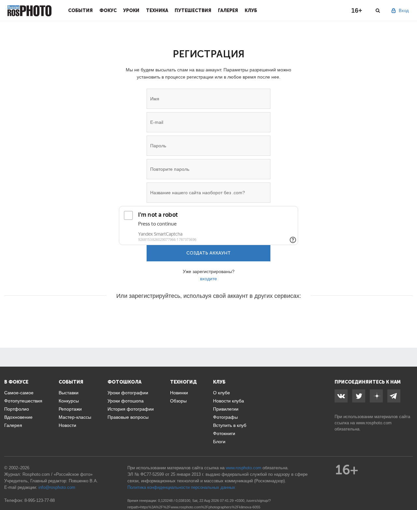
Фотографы (225, 417)
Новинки (179, 392)
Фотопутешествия (23, 400)
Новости (67, 425)
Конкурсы (69, 400)
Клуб (251, 10)
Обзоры (178, 400)
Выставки (69, 392)
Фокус (108, 10)
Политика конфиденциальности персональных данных (181, 487)
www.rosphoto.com (374, 422)
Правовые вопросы (128, 417)
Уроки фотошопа (126, 400)
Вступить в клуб (229, 425)
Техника (157, 10)
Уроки (131, 10)
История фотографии (131, 409)
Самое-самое (19, 392)
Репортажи (70, 409)
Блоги (219, 441)
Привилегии (225, 409)
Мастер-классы (75, 417)
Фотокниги (224, 433)
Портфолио (16, 409)
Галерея (228, 10)
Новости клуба (228, 400)
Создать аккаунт (208, 253)
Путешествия (193, 10)
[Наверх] (408, 488)
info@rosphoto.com (56, 487)
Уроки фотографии (128, 392)
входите (208, 278)
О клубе (221, 392)
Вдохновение (18, 417)
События (80, 10)
